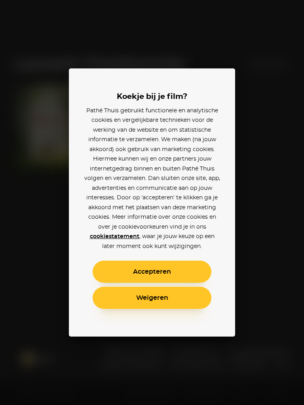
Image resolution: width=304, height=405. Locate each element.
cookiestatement (114, 236)
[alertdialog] (152, 202)
